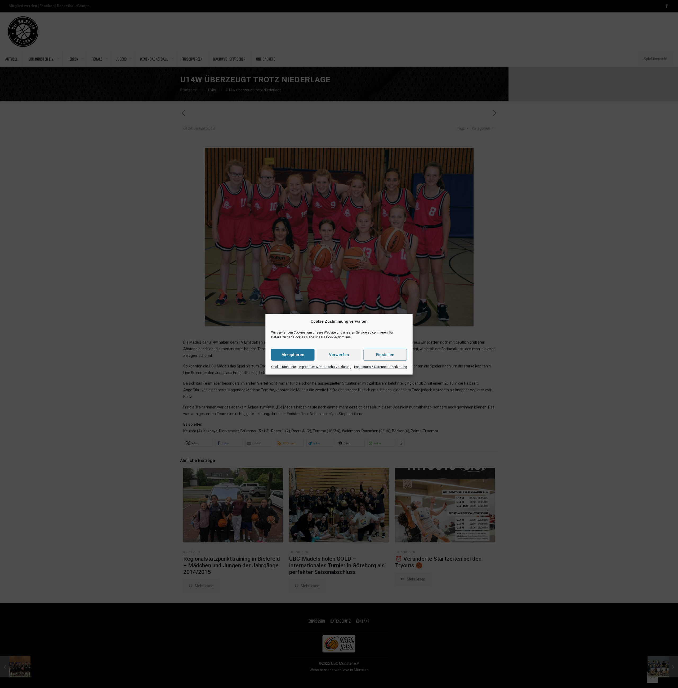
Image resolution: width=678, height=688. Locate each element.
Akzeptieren (293, 354)
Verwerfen (339, 354)
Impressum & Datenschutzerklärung (324, 366)
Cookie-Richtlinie (283, 366)
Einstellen (385, 354)
